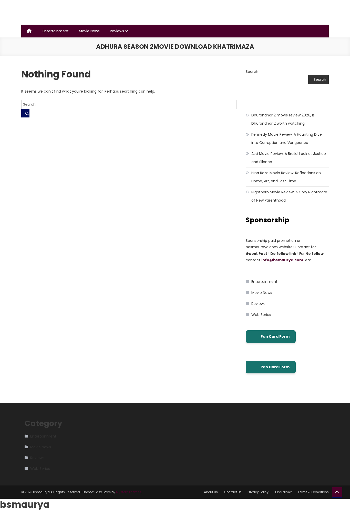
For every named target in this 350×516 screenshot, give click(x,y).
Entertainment (56, 31)
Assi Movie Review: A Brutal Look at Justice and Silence (288, 157)
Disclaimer (283, 492)
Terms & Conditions (313, 492)
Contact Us (233, 492)
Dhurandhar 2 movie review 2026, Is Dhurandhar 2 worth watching (283, 119)
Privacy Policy (258, 492)
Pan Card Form (275, 336)
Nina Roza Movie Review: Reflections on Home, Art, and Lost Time (286, 177)
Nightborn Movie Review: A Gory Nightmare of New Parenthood (289, 196)
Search (252, 71)
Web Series (261, 314)
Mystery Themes (128, 492)
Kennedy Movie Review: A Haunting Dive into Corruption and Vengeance (286, 138)
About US (211, 492)
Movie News (89, 31)
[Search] (25, 113)
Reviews (117, 31)
